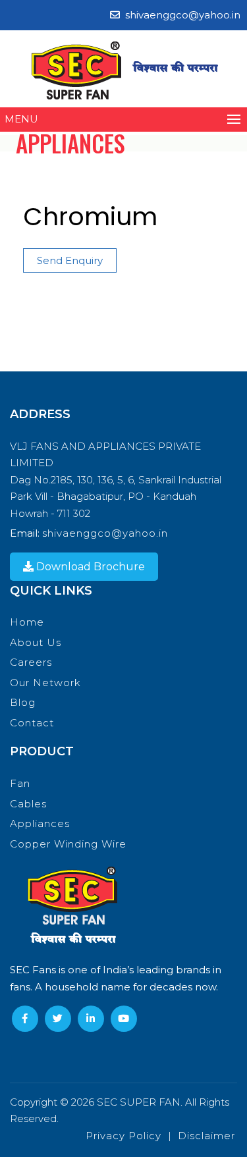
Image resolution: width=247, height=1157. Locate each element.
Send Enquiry (70, 260)
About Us (35, 642)
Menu (21, 119)
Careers (31, 662)
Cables (28, 803)
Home (27, 622)
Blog (23, 702)
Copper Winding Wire (68, 844)
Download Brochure (89, 566)
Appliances (40, 823)
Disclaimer (206, 1135)
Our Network (45, 682)
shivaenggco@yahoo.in (182, 15)
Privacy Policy (123, 1135)
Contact (32, 722)
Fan (20, 783)
